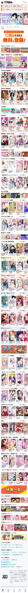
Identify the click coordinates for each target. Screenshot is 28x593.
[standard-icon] (25, 6)
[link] (15, 50)
